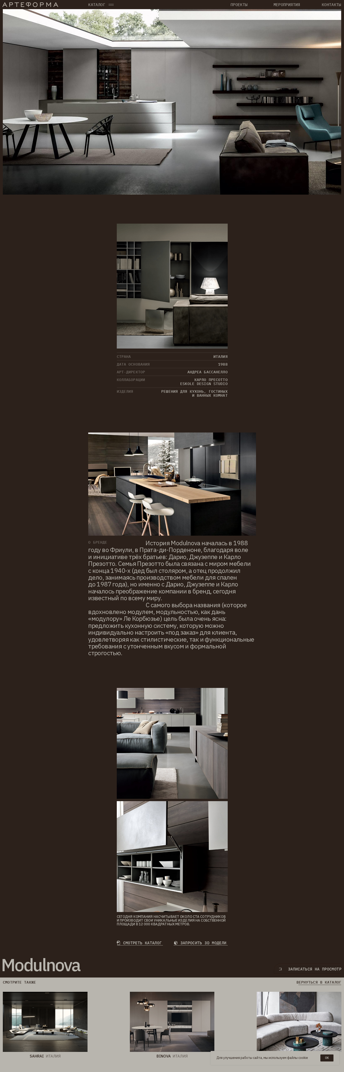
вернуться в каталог (318, 982)
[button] (111, 4)
